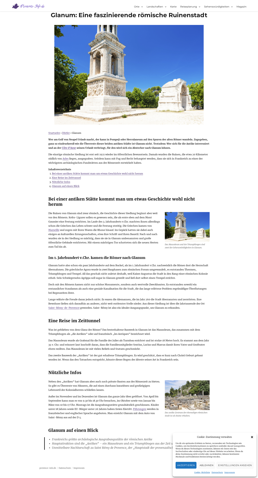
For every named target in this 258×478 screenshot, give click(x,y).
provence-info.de (47, 468)
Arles (66, 158)
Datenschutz (217, 472)
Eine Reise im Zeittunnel (66, 177)
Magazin (241, 6)
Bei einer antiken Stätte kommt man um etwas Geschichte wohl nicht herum (97, 173)
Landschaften (155, 6)
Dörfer (66, 132)
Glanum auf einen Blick (65, 186)
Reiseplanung (188, 6)
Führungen (139, 409)
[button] (252, 437)
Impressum (229, 472)
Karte (173, 6)
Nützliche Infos (61, 181)
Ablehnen (207, 465)
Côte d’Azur (69, 147)
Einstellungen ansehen (235, 465)
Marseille (53, 229)
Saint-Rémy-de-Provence (64, 307)
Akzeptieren (186, 465)
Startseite (54, 132)
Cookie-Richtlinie (202, 472)
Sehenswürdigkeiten (216, 6)
